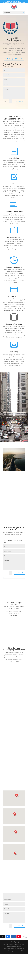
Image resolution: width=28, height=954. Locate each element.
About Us (14, 509)
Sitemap (19, 946)
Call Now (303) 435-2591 (14, 59)
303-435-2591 (17, 1)
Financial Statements (14, 184)
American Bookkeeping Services (15, 944)
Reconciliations (14, 158)
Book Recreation (14, 296)
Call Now (14, 407)
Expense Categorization (14, 237)
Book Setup (14, 352)
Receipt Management (14, 267)
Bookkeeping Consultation (14, 211)
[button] (17, 795)
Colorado (13, 946)
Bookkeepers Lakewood (14, 711)
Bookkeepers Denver (14, 684)
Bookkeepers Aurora (14, 737)
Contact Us (19, 101)
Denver (8, 946)
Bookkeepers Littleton (14, 764)
